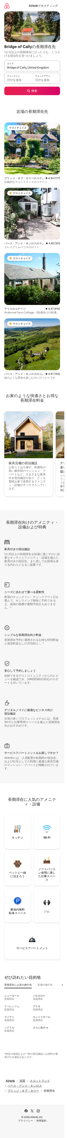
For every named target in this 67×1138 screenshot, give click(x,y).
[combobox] (32, 67)
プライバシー (25, 1120)
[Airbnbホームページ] (7, 5)
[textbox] (18, 80)
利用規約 (41, 1120)
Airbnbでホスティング (43, 6)
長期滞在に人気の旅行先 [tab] (18, 984)
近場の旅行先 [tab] (45, 984)
